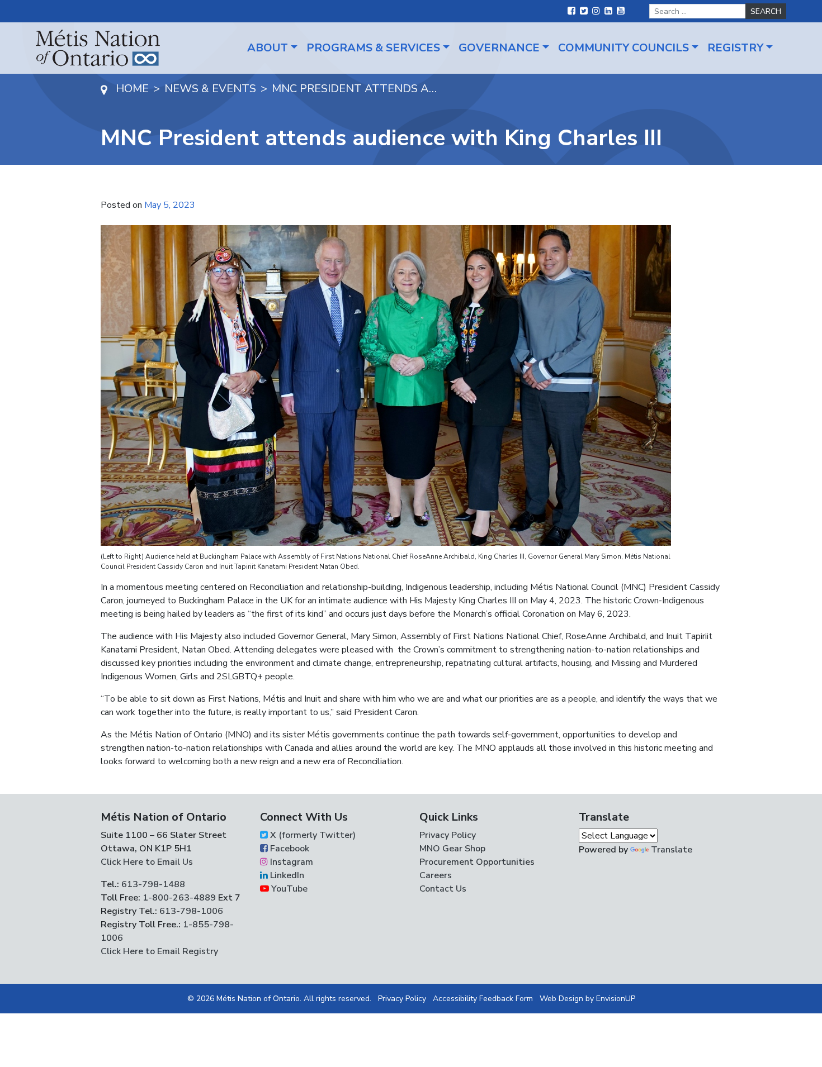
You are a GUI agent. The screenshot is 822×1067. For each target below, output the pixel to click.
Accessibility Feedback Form (483, 998)
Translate (671, 850)
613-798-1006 (190, 911)
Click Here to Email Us (147, 862)
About (267, 47)
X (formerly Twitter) (312, 835)
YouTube (288, 889)
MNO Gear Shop (452, 848)
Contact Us (442, 889)
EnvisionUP (615, 998)
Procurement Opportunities (477, 862)
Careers (435, 875)
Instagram (290, 862)
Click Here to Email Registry (159, 951)
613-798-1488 (153, 884)
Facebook (288, 848)
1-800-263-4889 (179, 898)
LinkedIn (286, 875)
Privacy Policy (447, 835)
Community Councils (623, 47)
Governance (499, 47)
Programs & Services (373, 47)
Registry (735, 47)
